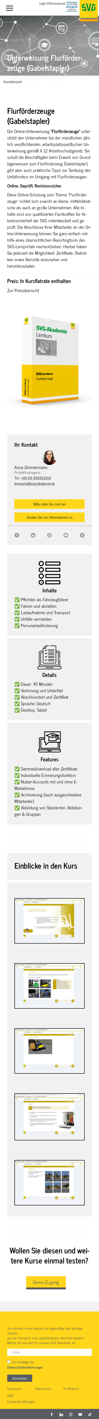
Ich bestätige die (25, 1364)
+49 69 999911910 (36, 478)
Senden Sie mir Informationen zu (49, 517)
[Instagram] (49, 534)
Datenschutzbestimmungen (25, 1367)
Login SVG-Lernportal (52, 4)
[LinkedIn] (33, 534)
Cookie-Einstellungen (21, 1401)
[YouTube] (65, 534)
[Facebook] (16, 534)
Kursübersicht (13, 81)
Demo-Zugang (46, 1282)
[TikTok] (82, 534)
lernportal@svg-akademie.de (34, 483)
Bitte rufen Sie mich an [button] (50, 504)
